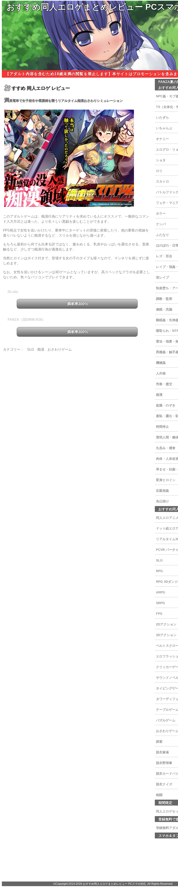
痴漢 (40, 349)
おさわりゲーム (60, 349)
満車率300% (77, 304)
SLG (30, 349)
